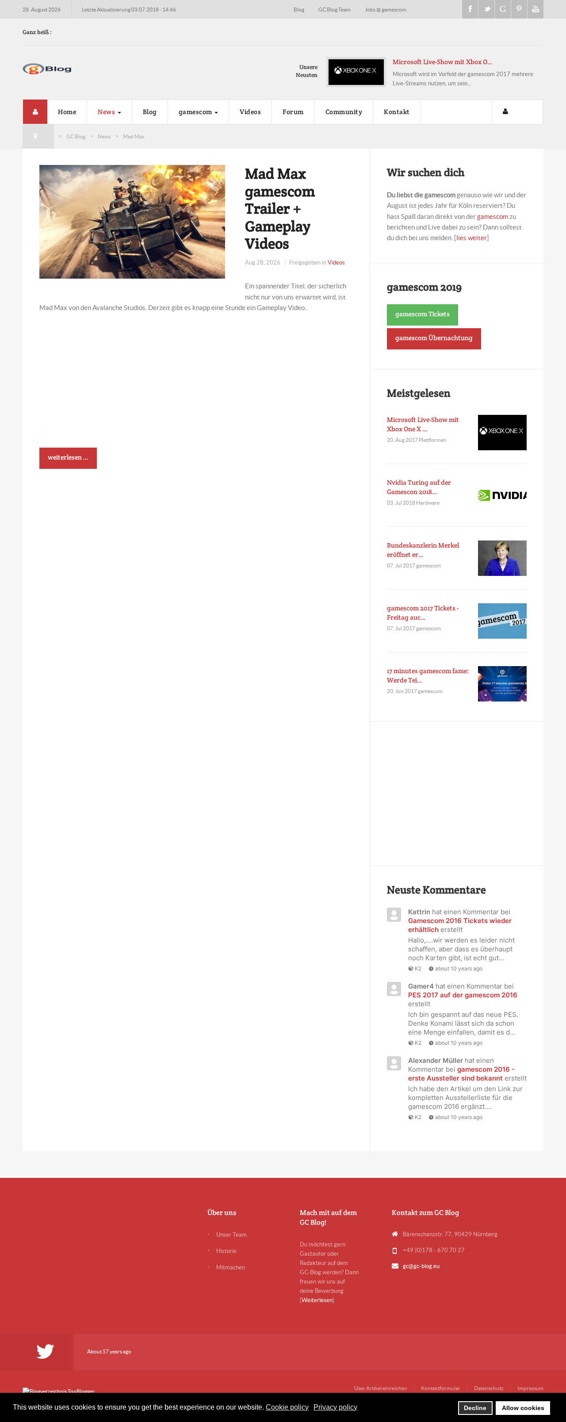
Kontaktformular (440, 1388)
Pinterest (519, 9)
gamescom (196, 111)
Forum (293, 111)
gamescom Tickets (422, 314)
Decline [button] (475, 1407)
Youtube (535, 9)
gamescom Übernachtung (434, 337)
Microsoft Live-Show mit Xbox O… (443, 61)
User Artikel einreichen (380, 1388)
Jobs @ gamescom (385, 9)
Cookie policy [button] (287, 1407)
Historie (226, 1251)
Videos (250, 111)
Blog (299, 9)
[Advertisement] (196, 386)
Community (344, 111)
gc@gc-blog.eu (421, 1266)
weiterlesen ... (68, 457)
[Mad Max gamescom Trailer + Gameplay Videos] (132, 221)
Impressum (530, 1388)
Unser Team (231, 1234)
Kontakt (397, 111)
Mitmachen (230, 1267)
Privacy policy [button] (335, 1407)
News (107, 111)
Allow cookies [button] (523, 1407)
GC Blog (75, 136)
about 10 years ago (458, 968)
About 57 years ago (109, 1351)
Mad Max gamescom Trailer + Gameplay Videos (280, 208)
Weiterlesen (317, 1300)
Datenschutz (489, 1388)
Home (67, 111)
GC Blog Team (335, 9)
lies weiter (471, 237)
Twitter (486, 9)
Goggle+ (503, 9)
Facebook (470, 9)
